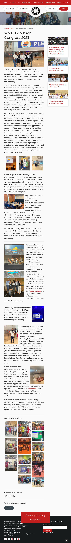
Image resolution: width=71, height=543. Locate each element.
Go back (9, 508)
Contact (66, 2)
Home (5, 2)
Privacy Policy (8, 532)
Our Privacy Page (48, 532)
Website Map (16, 532)
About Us (13, 2)
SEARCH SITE (51, 8)
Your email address (48, 524)
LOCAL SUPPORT (10, 8)
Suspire (11, 535)
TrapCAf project (35, 291)
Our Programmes (37, 2)
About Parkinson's (24, 2)
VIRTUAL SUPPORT (24, 8)
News (59, 2)
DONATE (64, 8)
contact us (32, 389)
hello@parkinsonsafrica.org (13, 528)
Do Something (50, 2)
